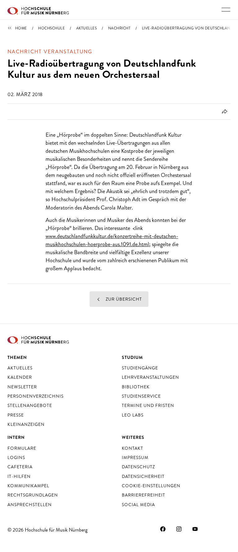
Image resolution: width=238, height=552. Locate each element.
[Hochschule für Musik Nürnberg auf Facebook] (163, 529)
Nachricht (119, 28)
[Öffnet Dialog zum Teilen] (223, 111)
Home (21, 28)
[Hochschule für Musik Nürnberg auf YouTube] (195, 529)
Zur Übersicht (123, 299)
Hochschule (51, 28)
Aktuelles (86, 28)
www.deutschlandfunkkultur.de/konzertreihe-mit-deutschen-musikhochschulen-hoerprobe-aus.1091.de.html (112, 240)
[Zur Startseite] (38, 10)
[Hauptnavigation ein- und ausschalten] (226, 9)
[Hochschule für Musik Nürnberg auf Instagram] (179, 529)
